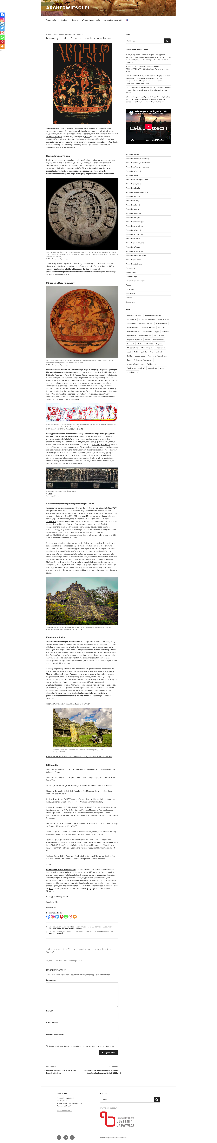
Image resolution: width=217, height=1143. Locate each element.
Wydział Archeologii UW (136, 368)
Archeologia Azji (132, 175)
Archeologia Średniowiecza (136, 255)
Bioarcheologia (131, 277)
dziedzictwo (147, 332)
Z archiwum (130, 302)
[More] (75, 917)
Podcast (129, 285)
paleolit (144, 352)
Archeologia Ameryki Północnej (64, 927)
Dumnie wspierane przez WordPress (113, 1137)
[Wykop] (2, 24)
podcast (159, 352)
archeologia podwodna (147, 319)
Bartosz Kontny (161, 323)
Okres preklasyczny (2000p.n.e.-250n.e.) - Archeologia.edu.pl (148, 97)
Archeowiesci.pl (68, 7)
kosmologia (69, 932)
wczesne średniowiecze (135, 364)
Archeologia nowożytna (134, 226)
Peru (151, 352)
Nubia (136, 352)
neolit (129, 352)
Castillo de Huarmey (148, 327)
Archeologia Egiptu (133, 188)
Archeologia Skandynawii (135, 251)
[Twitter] (57, 917)
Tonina (61, 642)
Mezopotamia (160, 348)
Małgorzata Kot (132, 348)
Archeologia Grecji (132, 201)
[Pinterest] (62, 917)
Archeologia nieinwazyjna (135, 222)
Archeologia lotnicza (133, 213)
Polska (129, 356)
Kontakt (75, 20)
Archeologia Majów (58, 929)
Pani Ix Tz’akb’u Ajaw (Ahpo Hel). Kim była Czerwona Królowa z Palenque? (148, 59)
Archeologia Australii (133, 171)
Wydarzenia (130, 293)
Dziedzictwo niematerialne (135, 281)
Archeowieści (51, 20)
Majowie (80, 932)
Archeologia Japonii (133, 205)
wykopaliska (152, 368)
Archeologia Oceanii (133, 230)
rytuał (52, 934)
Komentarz (51, 980)
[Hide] (1, 51)
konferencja (148, 344)
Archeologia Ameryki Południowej (138, 163)
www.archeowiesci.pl (64, 1111)
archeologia (131, 319)
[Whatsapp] (66, 917)
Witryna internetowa (55, 1034)
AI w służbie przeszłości (113, 20)
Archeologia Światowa (134, 264)
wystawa (163, 368)
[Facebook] (48, 917)
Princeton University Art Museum (59, 259)
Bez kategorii (131, 272)
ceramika (161, 327)
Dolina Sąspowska (133, 332)
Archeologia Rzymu (133, 247)
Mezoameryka (146, 348)
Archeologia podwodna (134, 234)
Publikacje (130, 289)
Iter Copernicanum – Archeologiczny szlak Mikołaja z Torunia (148, 87)
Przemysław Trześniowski (97, 932)
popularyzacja (140, 356)
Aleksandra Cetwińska (153, 315)
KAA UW (130, 344)
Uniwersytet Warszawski (143, 360)
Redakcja (63, 20)
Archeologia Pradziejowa (135, 243)
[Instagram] (53, 917)
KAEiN (139, 344)
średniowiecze (132, 372)
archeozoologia (163, 319)
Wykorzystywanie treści (91, 20)
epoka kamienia (145, 336)
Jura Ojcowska (158, 340)
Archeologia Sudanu (133, 260)
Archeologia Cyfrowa (133, 184)
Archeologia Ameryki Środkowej (96, 927)
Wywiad (129, 298)
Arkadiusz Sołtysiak (146, 323)
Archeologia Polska (133, 239)
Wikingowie (151, 364)
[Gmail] (70, 917)
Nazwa (49, 1011)
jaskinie (147, 340)
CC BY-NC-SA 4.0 (77, 429)
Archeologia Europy (133, 196)
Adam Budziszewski (74, 35)
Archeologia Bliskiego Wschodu (137, 180)
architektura (55, 932)
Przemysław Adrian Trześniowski (60, 869)
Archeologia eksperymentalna (137, 192)
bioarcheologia (132, 327)
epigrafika (165, 332)
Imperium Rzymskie (134, 340)
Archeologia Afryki (132, 154)
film (155, 336)
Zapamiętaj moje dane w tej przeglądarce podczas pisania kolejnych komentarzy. (83, 1046)
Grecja (161, 336)
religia (114, 932)
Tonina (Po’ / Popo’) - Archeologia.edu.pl (68, 961)
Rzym (129, 360)
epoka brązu (131, 336)
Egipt (157, 332)
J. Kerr (50, 493)
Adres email (52, 1023)
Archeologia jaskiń (132, 209)
